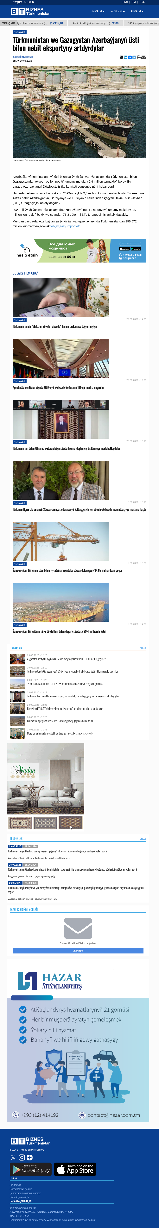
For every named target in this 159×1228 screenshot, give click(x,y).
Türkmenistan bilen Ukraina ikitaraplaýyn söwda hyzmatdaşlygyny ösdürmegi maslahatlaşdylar (66, 448)
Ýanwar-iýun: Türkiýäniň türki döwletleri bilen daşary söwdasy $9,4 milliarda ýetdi (59, 631)
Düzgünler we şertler (21, 1189)
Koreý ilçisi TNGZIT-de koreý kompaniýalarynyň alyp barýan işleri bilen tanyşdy (65, 708)
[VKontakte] (130, 57)
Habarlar (16, 648)
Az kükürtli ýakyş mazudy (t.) (62, 23)
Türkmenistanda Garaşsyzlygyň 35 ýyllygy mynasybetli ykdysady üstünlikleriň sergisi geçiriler (72, 671)
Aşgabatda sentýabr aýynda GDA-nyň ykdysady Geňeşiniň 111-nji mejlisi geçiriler (58, 387)
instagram (21, 1157)
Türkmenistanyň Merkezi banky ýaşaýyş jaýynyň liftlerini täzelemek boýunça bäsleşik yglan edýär (58, 851)
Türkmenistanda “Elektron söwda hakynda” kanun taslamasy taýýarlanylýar (55, 326)
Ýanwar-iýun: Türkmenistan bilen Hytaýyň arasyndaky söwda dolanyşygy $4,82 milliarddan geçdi (67, 570)
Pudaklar (136, 11)
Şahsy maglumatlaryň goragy (25, 1193)
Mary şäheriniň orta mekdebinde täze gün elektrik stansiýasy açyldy (60, 733)
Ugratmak (78, 951)
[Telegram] (134, 57)
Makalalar (117, 11)
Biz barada (15, 1185)
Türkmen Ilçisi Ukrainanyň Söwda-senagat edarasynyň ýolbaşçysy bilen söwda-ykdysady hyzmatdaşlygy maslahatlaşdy (79, 509)
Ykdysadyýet (19, 31)
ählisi (143, 648)
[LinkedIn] (125, 57)
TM (134, 2)
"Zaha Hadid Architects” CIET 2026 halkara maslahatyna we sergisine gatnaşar (65, 684)
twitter (13, 1157)
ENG (125, 2)
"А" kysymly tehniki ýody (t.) (119, 23)
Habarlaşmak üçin (19, 1197)
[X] (121, 57)
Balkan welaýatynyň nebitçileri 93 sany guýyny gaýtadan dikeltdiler (60, 721)
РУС (142, 2)
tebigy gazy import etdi (65, 226)
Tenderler (16, 838)
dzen (29, 1157)
